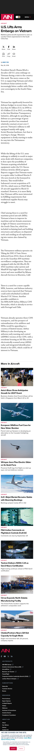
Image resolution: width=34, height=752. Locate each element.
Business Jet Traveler (8, 671)
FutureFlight (5, 674)
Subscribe (5, 686)
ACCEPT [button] (13, 748)
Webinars (4, 708)
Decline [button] (21, 748)
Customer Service (7, 688)
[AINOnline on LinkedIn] (11, 656)
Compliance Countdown (9, 715)
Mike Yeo (6, 62)
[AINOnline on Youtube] (5, 656)
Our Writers (5, 725)
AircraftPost (5, 669)
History (4, 727)
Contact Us (5, 730)
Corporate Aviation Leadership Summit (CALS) (15, 676)
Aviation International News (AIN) (11, 667)
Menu (27, 17)
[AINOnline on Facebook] (1, 656)
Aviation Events (6, 713)
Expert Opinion (6, 701)
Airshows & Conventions (9, 710)
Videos (4, 705)
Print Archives (6, 698)
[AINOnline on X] (8, 656)
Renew (4, 691)
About (4, 722)
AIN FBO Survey (6, 664)
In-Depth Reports (7, 703)
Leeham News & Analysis (9, 678)
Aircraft (4, 23)
